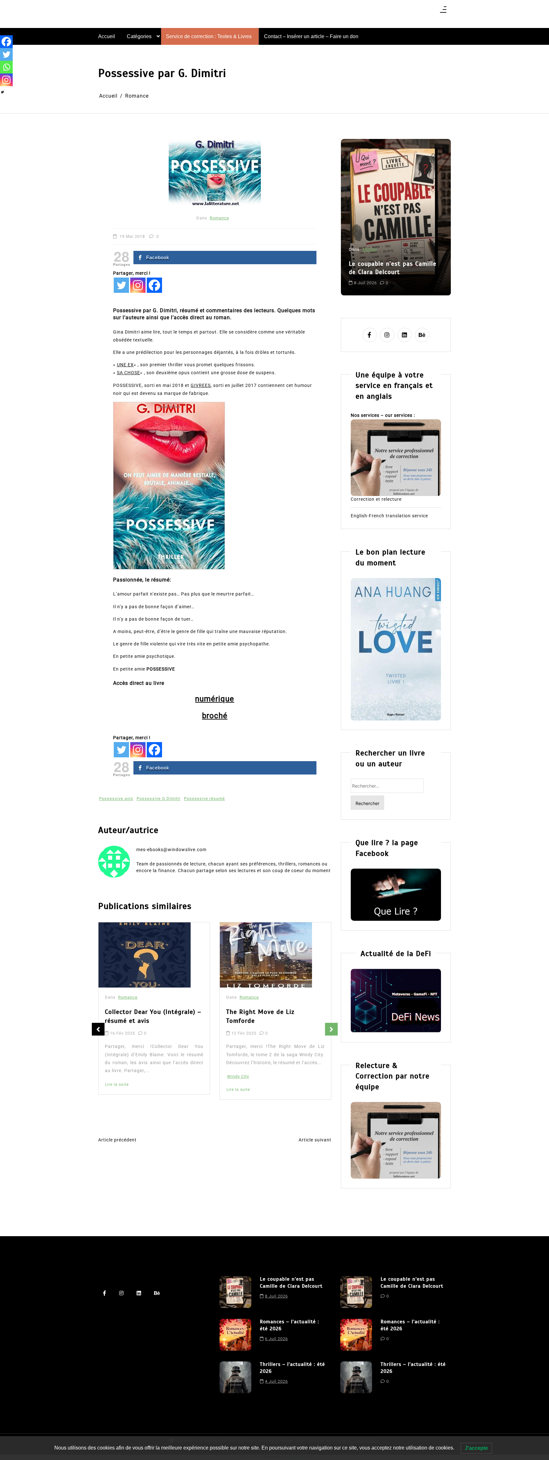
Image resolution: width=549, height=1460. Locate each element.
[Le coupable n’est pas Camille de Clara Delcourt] (235, 1292)
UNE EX (125, 364)
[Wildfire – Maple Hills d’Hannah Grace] (274, 956)
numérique (214, 698)
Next (331, 1029)
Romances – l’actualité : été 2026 (391, 252)
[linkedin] (404, 335)
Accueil (106, 36)
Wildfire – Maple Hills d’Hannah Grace (281, 1018)
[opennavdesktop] (443, 11)
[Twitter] (121, 285)
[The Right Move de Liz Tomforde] (152, 955)
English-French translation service (389, 515)
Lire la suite (124, 1089)
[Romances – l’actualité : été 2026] (235, 1335)
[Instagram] (138, 285)
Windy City (124, 1076)
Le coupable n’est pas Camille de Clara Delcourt (291, 1282)
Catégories (139, 36)
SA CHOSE (128, 372)
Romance (219, 218)
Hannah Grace (249, 1086)
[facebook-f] (370, 335)
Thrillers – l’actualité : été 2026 (292, 1367)
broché (214, 715)
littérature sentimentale (375, 277)
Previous (98, 1029)
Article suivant (315, 1139)
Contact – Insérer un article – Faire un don (311, 36)
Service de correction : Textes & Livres (209, 36)
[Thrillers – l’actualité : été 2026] (235, 1377)
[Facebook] (154, 285)
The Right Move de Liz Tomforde (146, 1016)
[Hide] (2, 92)
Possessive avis (116, 798)
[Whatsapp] (6, 67)
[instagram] (387, 335)
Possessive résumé (204, 798)
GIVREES (201, 385)
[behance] (422, 335)
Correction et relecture (376, 499)
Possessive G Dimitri (158, 798)
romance (412, 277)
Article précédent (117, 1139)
